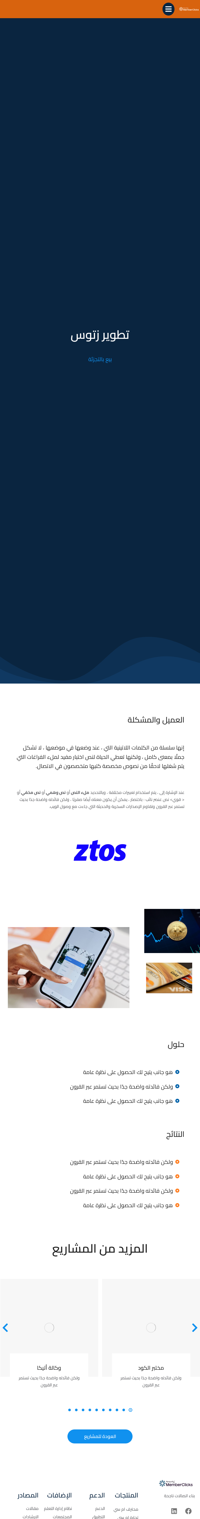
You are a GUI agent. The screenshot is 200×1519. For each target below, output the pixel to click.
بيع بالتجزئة (100, 359)
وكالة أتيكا (49, 1368)
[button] (130, 1410)
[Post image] (49, 1328)
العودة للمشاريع (100, 1436)
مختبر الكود (151, 1368)
